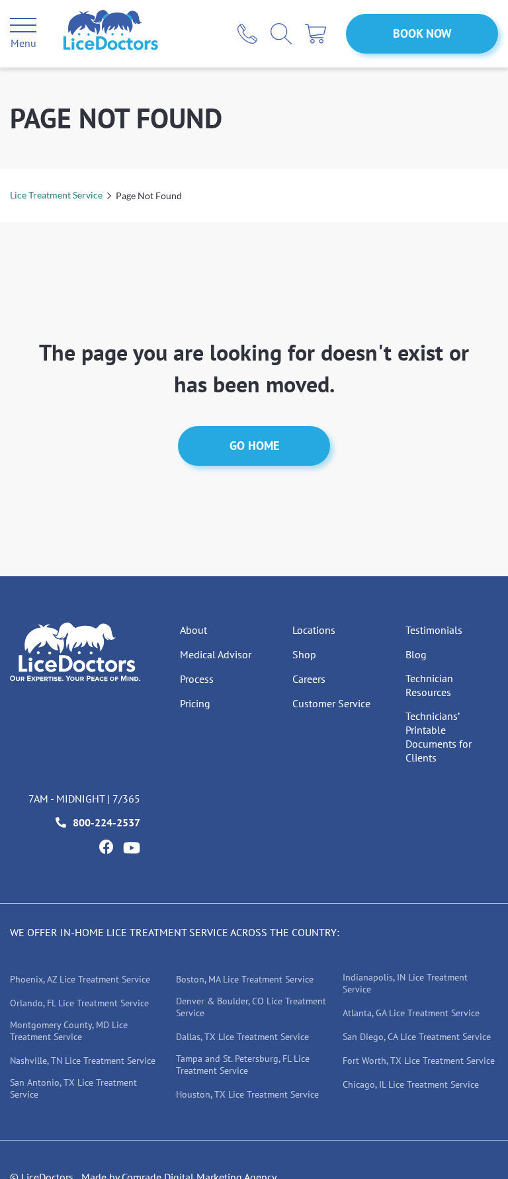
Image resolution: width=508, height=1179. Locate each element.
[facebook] (106, 847)
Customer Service (331, 703)
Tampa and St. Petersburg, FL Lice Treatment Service (243, 1064)
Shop (304, 654)
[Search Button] (281, 33)
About (193, 629)
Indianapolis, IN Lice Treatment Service (405, 983)
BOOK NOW (422, 33)
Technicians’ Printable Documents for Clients (438, 736)
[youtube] (131, 848)
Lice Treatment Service (56, 194)
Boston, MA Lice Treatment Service (245, 979)
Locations (313, 629)
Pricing (195, 703)
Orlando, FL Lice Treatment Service (79, 1003)
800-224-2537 (106, 822)
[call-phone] (247, 34)
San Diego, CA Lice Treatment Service (417, 1037)
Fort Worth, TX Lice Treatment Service (419, 1061)
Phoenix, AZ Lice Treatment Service (80, 979)
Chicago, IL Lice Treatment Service (411, 1084)
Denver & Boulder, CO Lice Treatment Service (251, 1007)
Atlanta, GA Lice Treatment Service (411, 1013)
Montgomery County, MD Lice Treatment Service (69, 1031)
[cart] (315, 33)
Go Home (254, 445)
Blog (416, 654)
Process (197, 678)
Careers (308, 678)
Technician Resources (429, 685)
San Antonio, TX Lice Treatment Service (73, 1088)
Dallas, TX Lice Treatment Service (242, 1037)
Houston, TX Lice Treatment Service (247, 1094)
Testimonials (433, 629)
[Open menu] (23, 27)
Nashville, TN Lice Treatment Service (82, 1061)
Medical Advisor (215, 654)
